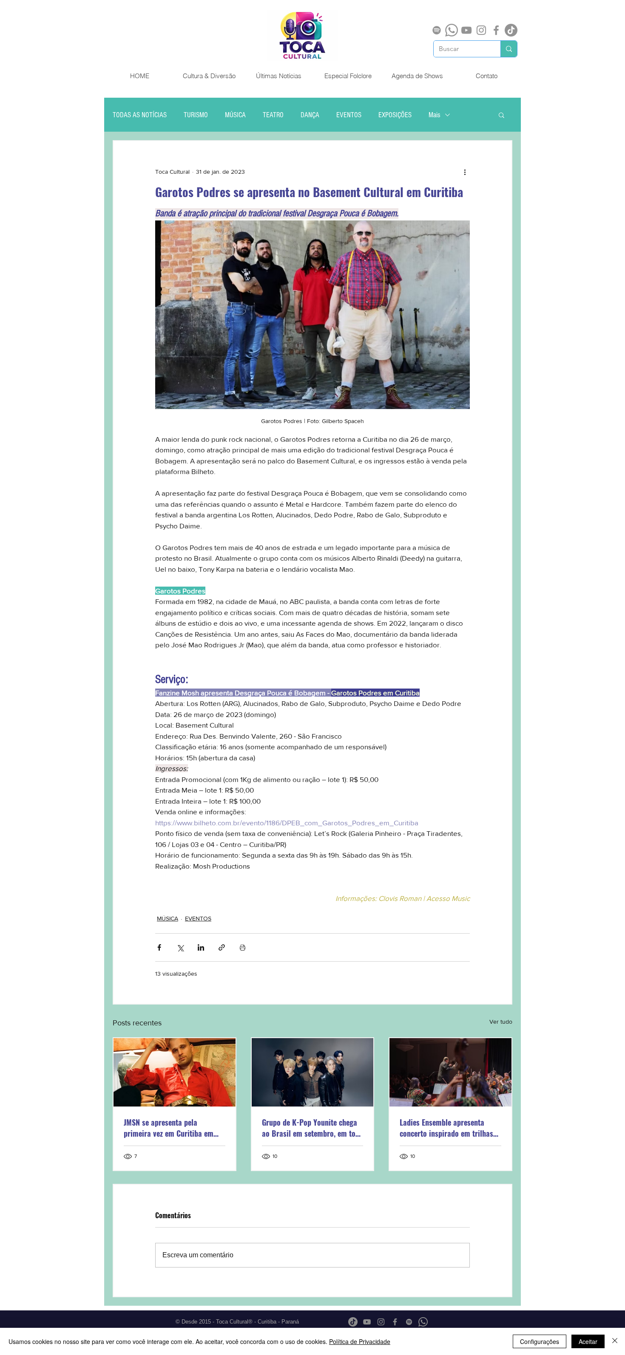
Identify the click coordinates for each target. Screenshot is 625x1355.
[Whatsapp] (451, 30)
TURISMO (196, 115)
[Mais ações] (465, 172)
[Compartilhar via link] (222, 947)
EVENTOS (348, 115)
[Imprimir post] (243, 947)
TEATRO (273, 115)
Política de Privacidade (359, 1341)
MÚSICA (235, 115)
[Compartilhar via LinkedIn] (201, 947)
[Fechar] (615, 1341)
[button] (501, 114)
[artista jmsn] (175, 1072)
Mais (434, 115)
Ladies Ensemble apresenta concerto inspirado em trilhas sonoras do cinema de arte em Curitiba (447, 1128)
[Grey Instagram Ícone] (481, 30)
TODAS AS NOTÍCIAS (140, 115)
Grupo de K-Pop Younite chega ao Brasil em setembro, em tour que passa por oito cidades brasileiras (312, 1128)
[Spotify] (436, 30)
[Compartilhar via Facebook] (159, 947)
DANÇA (310, 115)
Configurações (539, 1341)
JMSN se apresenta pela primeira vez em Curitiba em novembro (168, 1128)
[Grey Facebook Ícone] (496, 30)
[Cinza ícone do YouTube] (466, 30)
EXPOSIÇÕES (395, 115)
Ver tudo (500, 1021)
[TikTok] (511, 30)
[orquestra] (450, 1072)
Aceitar (588, 1341)
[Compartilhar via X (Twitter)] (180, 947)
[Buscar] (508, 49)
